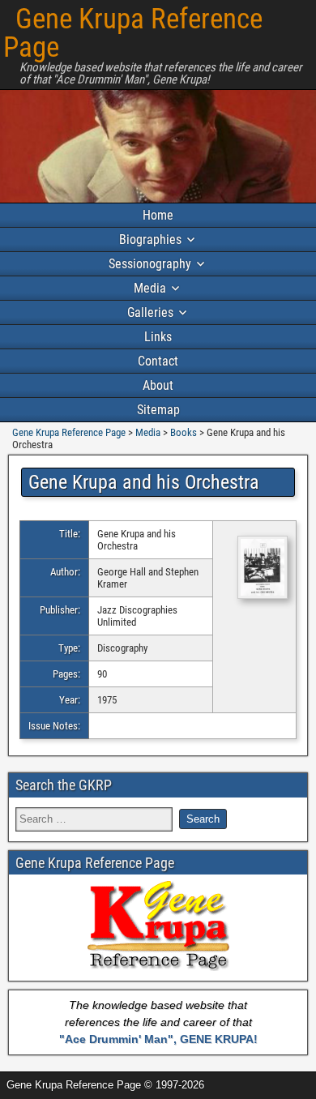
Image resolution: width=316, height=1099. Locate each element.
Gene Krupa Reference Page (133, 33)
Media (150, 288)
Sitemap (158, 409)
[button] (254, 568)
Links (158, 336)
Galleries (150, 312)
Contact (158, 361)
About (158, 385)
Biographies (150, 239)
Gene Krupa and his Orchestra (143, 482)
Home (158, 215)
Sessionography (150, 264)
